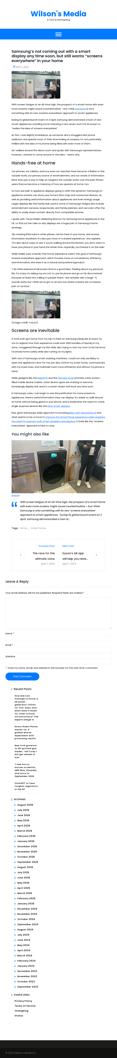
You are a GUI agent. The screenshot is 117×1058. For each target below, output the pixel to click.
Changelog (21, 1010)
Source (16, 495)
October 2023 (26, 981)
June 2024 (23, 940)
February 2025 (26, 898)
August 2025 (25, 867)
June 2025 (23, 877)
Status (19, 1015)
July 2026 (23, 810)
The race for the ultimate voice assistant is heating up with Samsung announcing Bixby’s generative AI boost (42, 556)
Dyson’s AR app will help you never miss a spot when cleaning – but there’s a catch (74, 556)
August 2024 (25, 929)
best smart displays (59, 406)
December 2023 (27, 971)
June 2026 (23, 815)
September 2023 (27, 986)
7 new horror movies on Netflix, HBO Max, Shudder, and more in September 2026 (26, 770)
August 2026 (25, 804)
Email (9, 645)
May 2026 (23, 820)
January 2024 (26, 966)
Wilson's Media (58, 14)
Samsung (80, 108)
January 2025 (25, 903)
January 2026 (25, 841)
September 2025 (27, 862)
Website (10, 656)
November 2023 (27, 976)
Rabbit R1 (42, 378)
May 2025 (23, 882)
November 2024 (27, 914)
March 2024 (24, 955)
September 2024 (27, 924)
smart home (38, 528)
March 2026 (24, 830)
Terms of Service (25, 1005)
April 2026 (23, 825)
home (23, 528)
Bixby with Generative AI (82, 412)
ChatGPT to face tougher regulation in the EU (26, 786)
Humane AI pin (66, 378)
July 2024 (23, 934)
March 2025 (24, 893)
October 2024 (26, 919)
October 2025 (26, 856)
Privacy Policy (23, 1001)
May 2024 (23, 945)
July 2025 (23, 872)
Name (9, 633)
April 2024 (23, 950)
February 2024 (26, 960)
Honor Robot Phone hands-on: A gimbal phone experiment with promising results (26, 732)
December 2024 (27, 908)
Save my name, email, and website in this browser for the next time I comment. (53, 667)
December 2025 (27, 846)
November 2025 (27, 851)
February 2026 (26, 836)
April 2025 (23, 888)
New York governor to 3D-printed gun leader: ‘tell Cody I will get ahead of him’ (26, 751)
